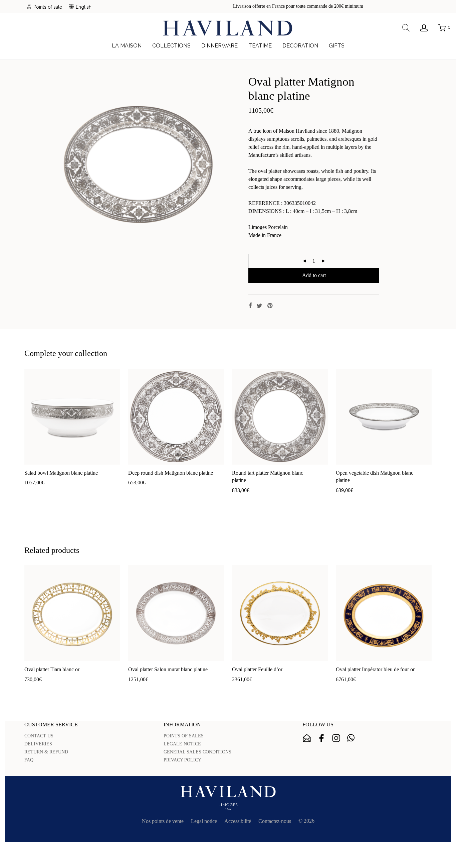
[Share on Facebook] (250, 306)
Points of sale (47, 6)
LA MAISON (127, 45)
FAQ (28, 759)
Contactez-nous (274, 821)
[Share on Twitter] (259, 306)
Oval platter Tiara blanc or (51, 669)
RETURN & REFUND (46, 751)
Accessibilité (237, 821)
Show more (60, 493)
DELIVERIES (38, 743)
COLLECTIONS (171, 45)
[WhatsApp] (351, 738)
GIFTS (337, 45)
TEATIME (260, 45)
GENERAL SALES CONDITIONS (197, 751)
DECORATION (300, 45)
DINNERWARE (219, 45)
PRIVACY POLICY (182, 759)
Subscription (306, 738)
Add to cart (314, 275)
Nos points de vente (163, 821)
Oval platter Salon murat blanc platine (168, 669)
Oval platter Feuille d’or (257, 669)
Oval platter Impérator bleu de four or (375, 669)
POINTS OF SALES (184, 735)
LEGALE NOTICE (182, 743)
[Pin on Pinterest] (270, 306)
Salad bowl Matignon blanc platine (61, 473)
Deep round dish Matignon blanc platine (170, 473)
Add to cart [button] (33, 493)
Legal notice (204, 821)
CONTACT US (38, 735)
